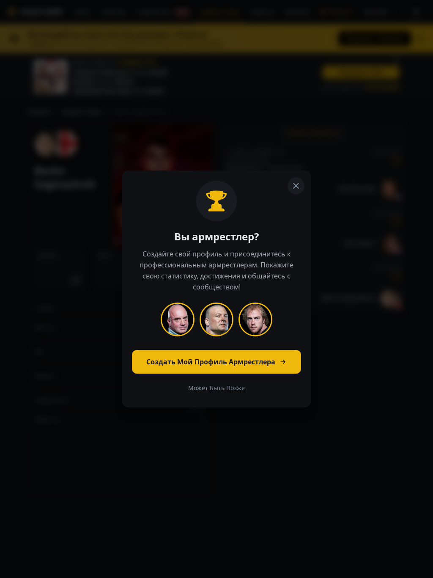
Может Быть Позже (216, 388)
